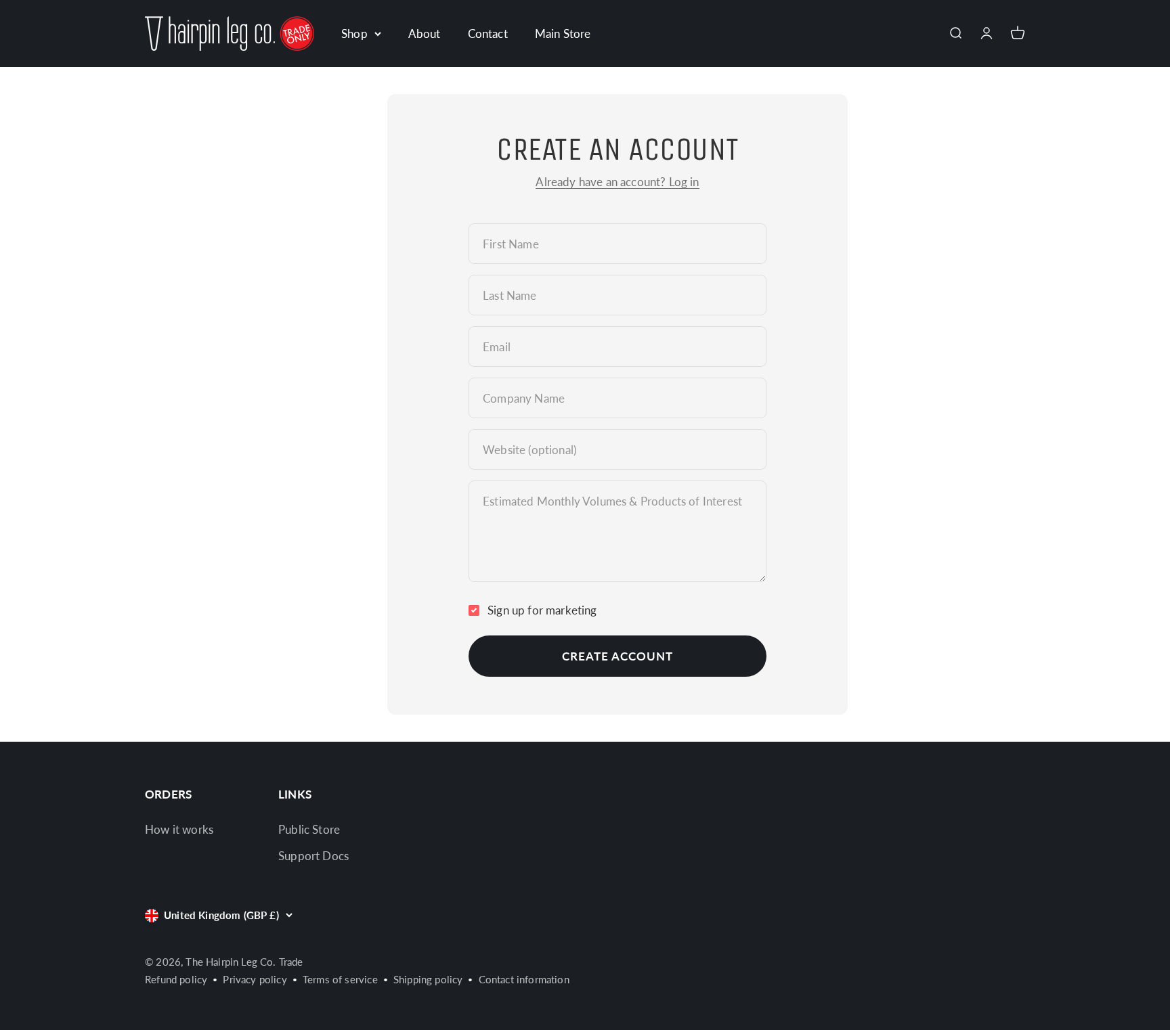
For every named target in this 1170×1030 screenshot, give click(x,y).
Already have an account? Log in (617, 182)
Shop (354, 33)
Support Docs (313, 856)
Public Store (309, 829)
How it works (179, 829)
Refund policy (176, 979)
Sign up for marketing (542, 610)
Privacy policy (254, 979)
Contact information (524, 979)
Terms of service (340, 979)
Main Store (563, 33)
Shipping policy (428, 979)
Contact (488, 33)
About (424, 33)
